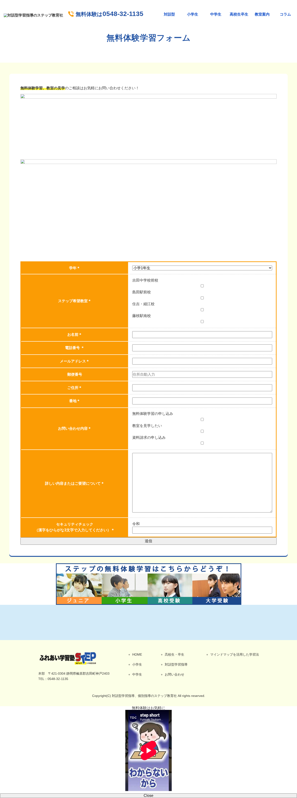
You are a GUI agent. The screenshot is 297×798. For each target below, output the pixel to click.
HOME (137, 654)
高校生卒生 (239, 14)
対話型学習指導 (176, 664)
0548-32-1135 (109, 13)
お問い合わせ (174, 674)
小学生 (192, 14)
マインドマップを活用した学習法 (234, 654)
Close (148, 796)
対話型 (169, 14)
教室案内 (262, 14)
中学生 (215, 14)
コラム (285, 14)
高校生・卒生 (174, 654)
